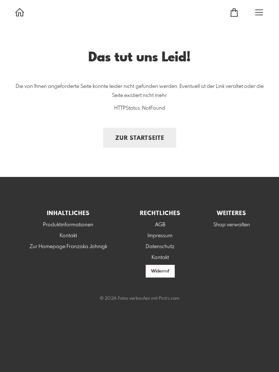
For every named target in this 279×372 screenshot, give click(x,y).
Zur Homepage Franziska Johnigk (68, 246)
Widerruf (160, 271)
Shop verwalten (231, 224)
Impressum (160, 235)
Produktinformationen (68, 224)
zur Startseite (139, 138)
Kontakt (68, 235)
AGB (160, 224)
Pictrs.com (169, 298)
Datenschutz (160, 246)
